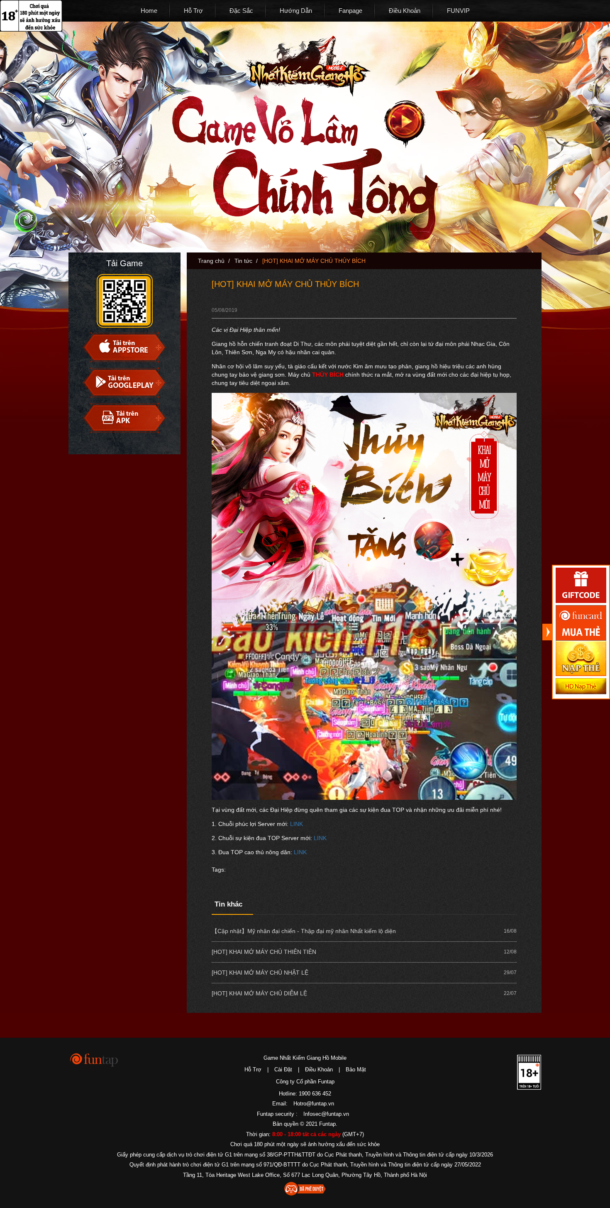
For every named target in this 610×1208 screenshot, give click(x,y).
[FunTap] (94, 1059)
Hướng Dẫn (296, 10)
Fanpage (350, 10)
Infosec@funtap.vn (326, 1114)
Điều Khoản (404, 10)
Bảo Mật (356, 1069)
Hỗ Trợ (193, 10)
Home (149, 10)
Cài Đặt (283, 1069)
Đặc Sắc (241, 10)
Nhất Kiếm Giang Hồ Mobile (307, 66)
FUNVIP (458, 10)
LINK (296, 824)
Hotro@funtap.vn (313, 1103)
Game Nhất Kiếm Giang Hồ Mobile (305, 1058)
